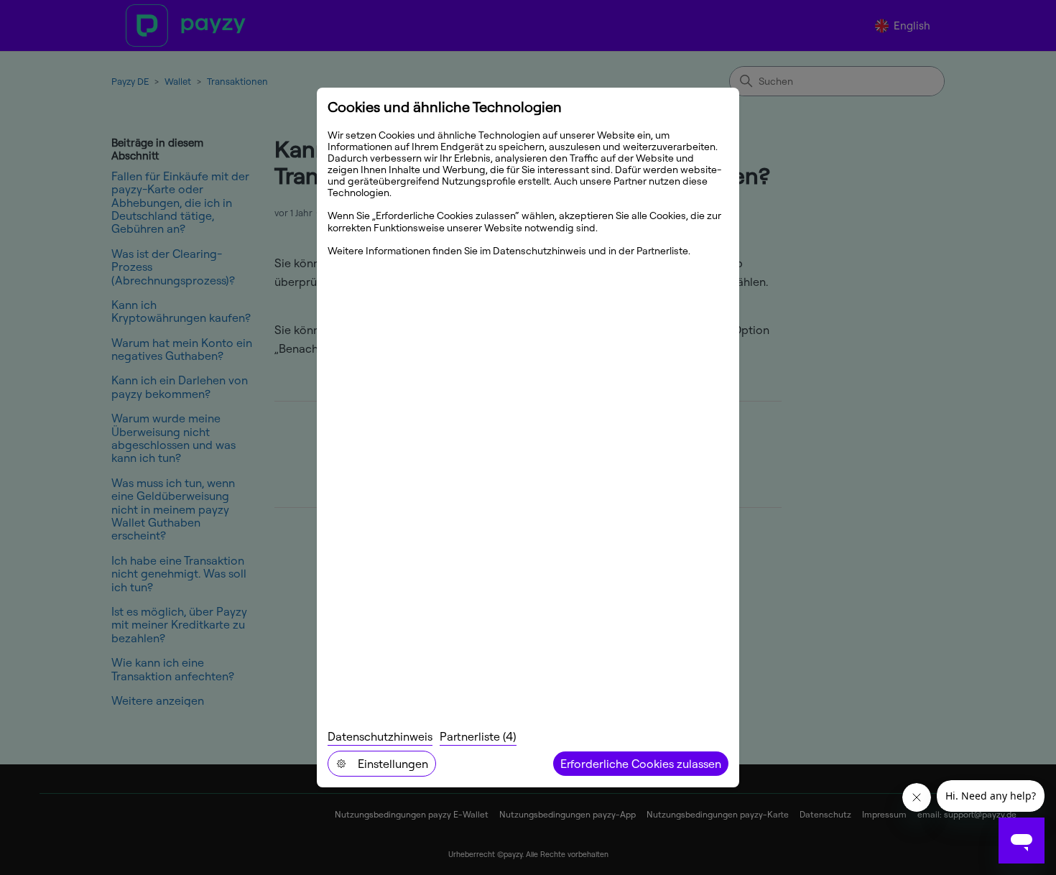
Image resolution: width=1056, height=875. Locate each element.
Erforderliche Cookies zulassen (640, 763)
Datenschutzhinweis (380, 736)
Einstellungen (393, 763)
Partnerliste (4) (478, 736)
